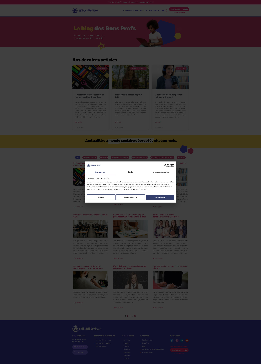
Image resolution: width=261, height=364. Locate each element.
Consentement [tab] (100, 172)
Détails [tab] (130, 172)
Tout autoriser (160, 197)
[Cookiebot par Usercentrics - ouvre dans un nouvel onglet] (165, 165)
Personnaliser (129, 197)
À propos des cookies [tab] (161, 172)
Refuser (101, 197)
